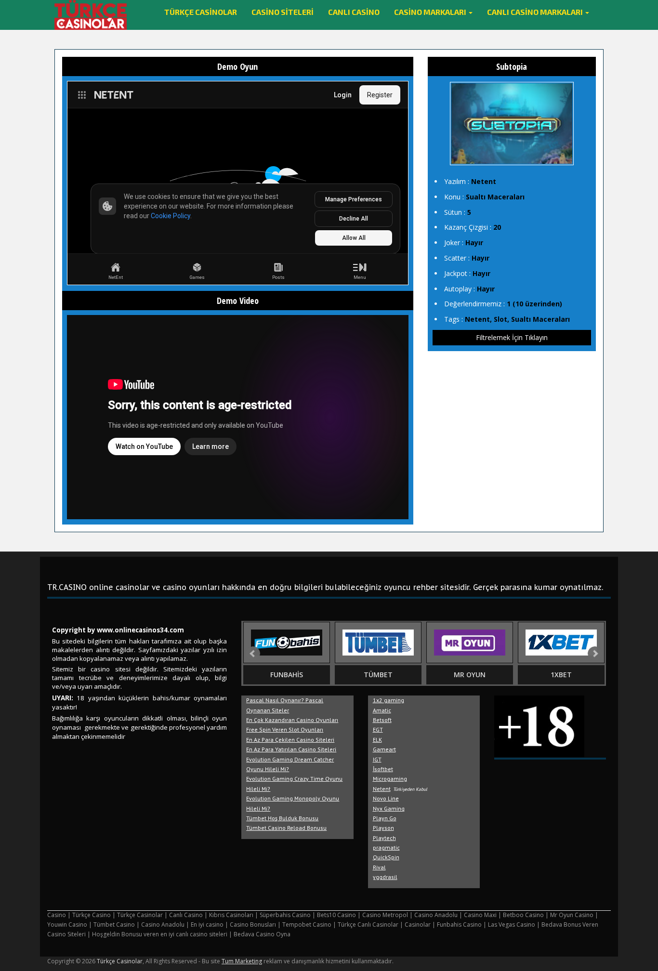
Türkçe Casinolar (200, 11)
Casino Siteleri (282, 11)
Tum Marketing (242, 961)
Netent (483, 181)
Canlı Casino (354, 11)
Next (595, 653)
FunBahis (286, 674)
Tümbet (378, 674)
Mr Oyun (470, 674)
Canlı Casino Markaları (535, 11)
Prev (253, 653)
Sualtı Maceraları (495, 196)
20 (497, 227)
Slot (500, 319)
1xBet (561, 674)
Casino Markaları (431, 11)
